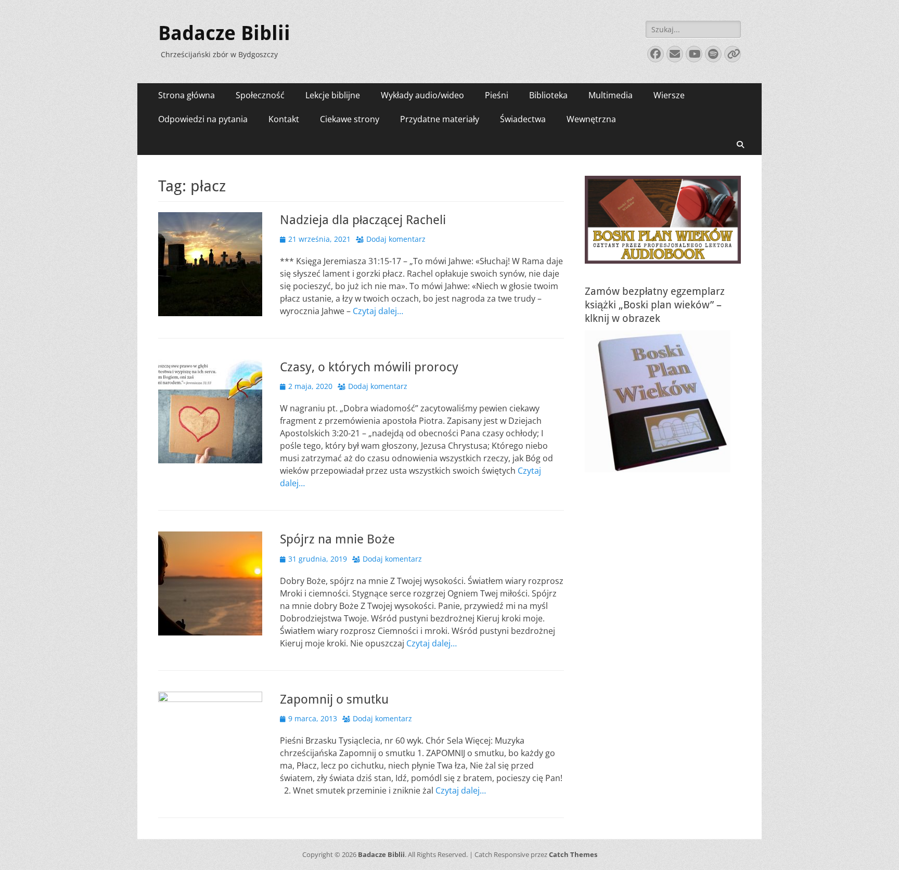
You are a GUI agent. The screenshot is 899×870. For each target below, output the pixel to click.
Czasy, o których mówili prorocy (369, 367)
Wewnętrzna (591, 119)
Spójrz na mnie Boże (337, 539)
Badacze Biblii (224, 33)
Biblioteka (548, 95)
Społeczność (260, 95)
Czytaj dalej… (378, 311)
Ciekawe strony (349, 119)
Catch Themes (573, 854)
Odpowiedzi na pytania (203, 119)
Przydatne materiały (439, 119)
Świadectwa (523, 119)
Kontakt (283, 119)
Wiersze (669, 95)
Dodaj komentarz (396, 239)
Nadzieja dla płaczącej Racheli (363, 220)
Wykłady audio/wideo (422, 95)
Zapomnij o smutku (334, 699)
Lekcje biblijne (332, 95)
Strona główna (186, 95)
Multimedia (610, 95)
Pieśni (496, 95)
